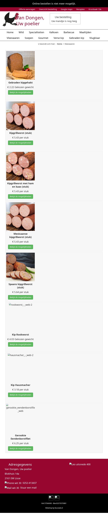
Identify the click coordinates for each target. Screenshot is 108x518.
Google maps (66, 9)
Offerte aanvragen (27, 9)
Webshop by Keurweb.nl (54, 508)
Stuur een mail (28, 487)
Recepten (80, 9)
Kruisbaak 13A (95, 9)
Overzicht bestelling (48, 9)
